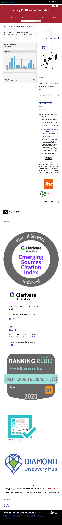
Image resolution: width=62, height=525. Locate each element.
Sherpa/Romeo (30, 516)
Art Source (39, 512)
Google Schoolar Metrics (16, 515)
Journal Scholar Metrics (28, 515)
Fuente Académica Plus (34, 513)
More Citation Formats (45, 95)
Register (54, 1)
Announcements (39, 17)
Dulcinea (23, 513)
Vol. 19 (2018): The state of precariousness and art (25, 26)
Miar (4, 516)
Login (58, 1)
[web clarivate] (24, 349)
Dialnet (8, 513)
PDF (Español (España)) (52, 38)
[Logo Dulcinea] (49, 193)
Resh (16, 516)
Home (4, 26)
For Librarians (6, 506)
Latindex (37, 515)
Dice (11, 513)
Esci (27, 513)
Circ (4, 513)
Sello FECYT (11, 518)
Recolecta (8, 516)
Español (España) (7, 226)
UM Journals (47, 1)
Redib (13, 516)
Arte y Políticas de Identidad (31, 10)
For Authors (6, 504)
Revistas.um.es (22, 516)
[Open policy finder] (48, 183)
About (54, 17)
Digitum (15, 513)
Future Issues (14, 17)
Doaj (19, 513)
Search (38, 21)
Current (7, 17)
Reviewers (30, 17)
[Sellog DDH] (31, 475)
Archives (23, 17)
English (5, 223)
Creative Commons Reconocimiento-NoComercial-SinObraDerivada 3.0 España (49, 138)
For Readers (6, 502)
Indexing (48, 17)
